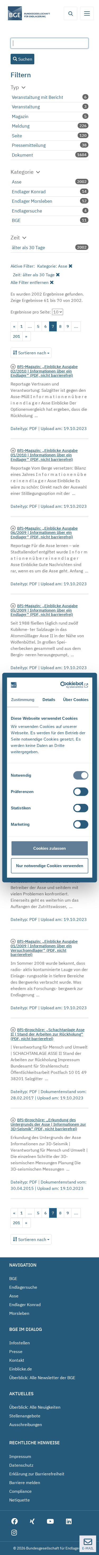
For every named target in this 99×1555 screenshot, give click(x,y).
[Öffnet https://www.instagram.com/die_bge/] (14, 1533)
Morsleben (19, 1313)
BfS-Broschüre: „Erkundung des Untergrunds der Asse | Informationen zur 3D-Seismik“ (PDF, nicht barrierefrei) (48, 1124)
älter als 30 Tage (28, 247)
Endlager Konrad (29, 192)
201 (16, 336)
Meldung (21, 126)
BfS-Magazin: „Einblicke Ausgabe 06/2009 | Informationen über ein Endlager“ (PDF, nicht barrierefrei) (44, 532)
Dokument (22, 155)
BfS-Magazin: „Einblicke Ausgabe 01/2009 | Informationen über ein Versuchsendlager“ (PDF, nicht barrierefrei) (44, 948)
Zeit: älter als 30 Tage (34, 274)
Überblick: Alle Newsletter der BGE (42, 1377)
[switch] (80, 792)
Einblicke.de (20, 1369)
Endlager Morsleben (32, 201)
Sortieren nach (32, 352)
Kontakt (16, 1360)
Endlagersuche (27, 211)
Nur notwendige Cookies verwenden (49, 865)
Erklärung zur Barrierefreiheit (36, 1473)
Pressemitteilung (29, 145)
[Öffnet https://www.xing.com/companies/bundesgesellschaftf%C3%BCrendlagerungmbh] (32, 1521)
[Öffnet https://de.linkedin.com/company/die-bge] (68, 1521)
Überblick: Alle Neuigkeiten (34, 1407)
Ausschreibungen (25, 1424)
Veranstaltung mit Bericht (37, 97)
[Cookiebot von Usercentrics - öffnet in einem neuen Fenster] (67, 685)
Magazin (20, 116)
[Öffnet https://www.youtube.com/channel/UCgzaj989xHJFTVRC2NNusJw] (50, 1521)
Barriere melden (24, 1482)
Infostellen (19, 1342)
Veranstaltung (26, 107)
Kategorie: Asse (52, 266)
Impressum (20, 1456)
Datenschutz (21, 1465)
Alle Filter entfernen (30, 282)
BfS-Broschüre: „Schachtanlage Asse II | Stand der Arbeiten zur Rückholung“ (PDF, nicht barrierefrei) (47, 1034)
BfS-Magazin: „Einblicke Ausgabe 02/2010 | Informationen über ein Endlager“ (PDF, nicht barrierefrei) (44, 371)
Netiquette (19, 1500)
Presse (15, 1351)
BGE (16, 220)
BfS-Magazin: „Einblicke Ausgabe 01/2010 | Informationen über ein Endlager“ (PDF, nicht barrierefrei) (44, 455)
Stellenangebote (24, 1415)
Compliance (20, 1491)
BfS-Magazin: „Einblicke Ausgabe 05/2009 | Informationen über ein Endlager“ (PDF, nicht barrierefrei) (44, 610)
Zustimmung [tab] (22, 699)
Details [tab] (48, 699)
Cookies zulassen (49, 848)
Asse (16, 182)
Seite (17, 136)
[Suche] (70, 13)
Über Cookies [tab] (75, 699)
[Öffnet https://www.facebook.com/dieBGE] (14, 1521)
